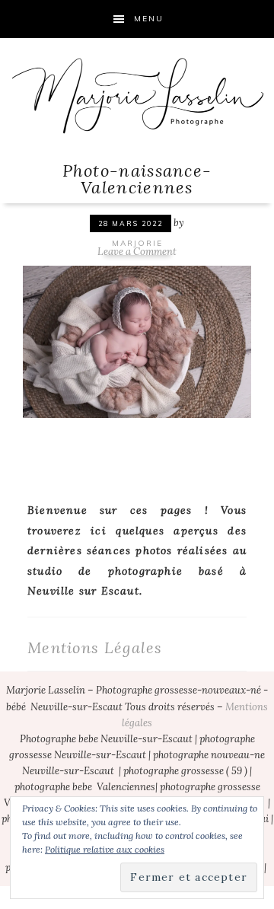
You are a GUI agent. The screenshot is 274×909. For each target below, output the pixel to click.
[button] (137, 340)
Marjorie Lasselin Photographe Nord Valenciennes (137, 95)
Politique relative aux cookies (104, 849)
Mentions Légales (95, 647)
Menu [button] (149, 19)
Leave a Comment (137, 251)
